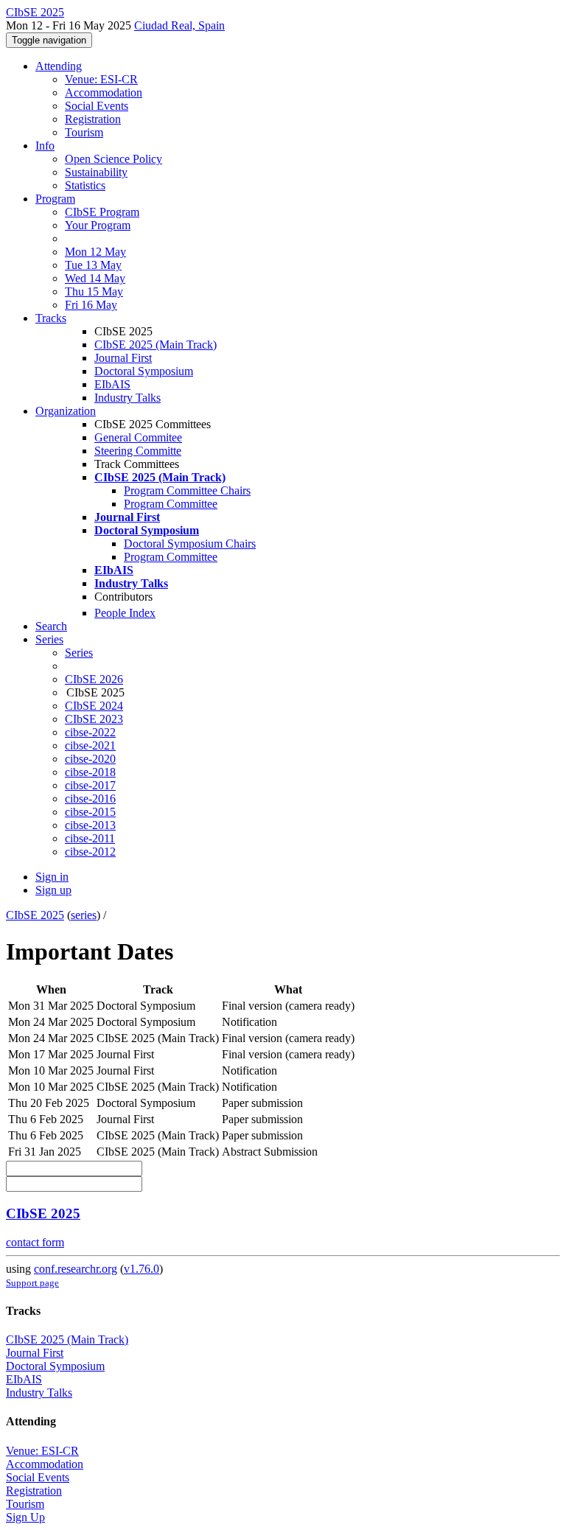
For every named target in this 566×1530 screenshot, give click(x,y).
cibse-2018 (90, 772)
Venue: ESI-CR (101, 79)
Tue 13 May (93, 265)
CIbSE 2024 (94, 705)
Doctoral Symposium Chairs (190, 543)
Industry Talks (127, 397)
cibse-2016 (90, 798)
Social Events (96, 105)
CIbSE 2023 (94, 719)
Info (45, 145)
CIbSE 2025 (35, 915)
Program (55, 198)
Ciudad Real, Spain (179, 25)
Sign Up (25, 1517)
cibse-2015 (90, 812)
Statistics (85, 185)
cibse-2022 (90, 732)
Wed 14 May (95, 278)
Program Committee (170, 503)
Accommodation (103, 92)
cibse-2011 (90, 838)
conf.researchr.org (75, 1268)
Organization (65, 411)
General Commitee (138, 437)
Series (79, 652)
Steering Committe (137, 450)
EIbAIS (112, 384)
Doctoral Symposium (143, 371)
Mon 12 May (95, 251)
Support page (32, 1282)
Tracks (50, 318)
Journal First (123, 358)
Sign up (53, 890)
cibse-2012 (90, 851)
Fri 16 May (91, 304)
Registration (93, 119)
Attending (58, 66)
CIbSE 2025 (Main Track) (155, 344)
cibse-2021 (90, 745)
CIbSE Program (102, 212)
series (84, 915)
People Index (125, 613)
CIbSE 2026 (94, 679)
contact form (35, 1242)
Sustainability (96, 172)
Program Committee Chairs (187, 490)
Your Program (97, 225)
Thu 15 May (94, 291)
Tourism (84, 132)
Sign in (52, 876)
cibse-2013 (90, 825)
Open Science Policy (113, 159)
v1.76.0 (141, 1268)
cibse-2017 (90, 785)
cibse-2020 (90, 758)
